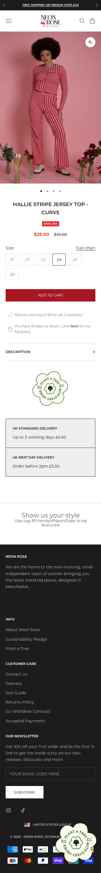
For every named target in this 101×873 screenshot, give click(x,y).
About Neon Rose (23, 629)
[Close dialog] (88, 822)
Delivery (14, 683)
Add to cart (50, 295)
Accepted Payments (25, 721)
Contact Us (16, 674)
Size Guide (16, 692)
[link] (76, 842)
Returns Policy (20, 702)
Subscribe (24, 792)
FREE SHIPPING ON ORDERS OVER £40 (50, 5)
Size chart (85, 248)
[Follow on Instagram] (8, 810)
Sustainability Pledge (26, 639)
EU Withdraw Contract (28, 711)
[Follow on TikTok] (23, 810)
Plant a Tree (17, 648)
